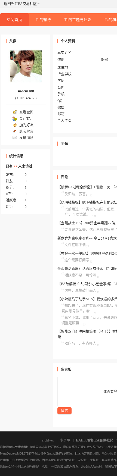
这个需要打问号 (76, 260)
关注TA (25, 119)
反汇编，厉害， (76, 194)
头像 (12, 41)
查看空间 (26, 112)
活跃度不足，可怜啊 (80, 275)
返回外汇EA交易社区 (20, 4)
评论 (64, 177)
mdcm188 (26, 91)
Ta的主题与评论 (77, 20)
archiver (48, 440)
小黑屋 (65, 440)
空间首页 (14, 20)
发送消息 (26, 138)
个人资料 (68, 41)
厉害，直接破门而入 (80, 290)
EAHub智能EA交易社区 (94, 440)
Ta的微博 (43, 20)
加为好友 (26, 125)
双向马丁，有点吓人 (80, 343)
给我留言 (26, 131)
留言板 (66, 369)
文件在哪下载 (75, 245)
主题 (64, 144)
